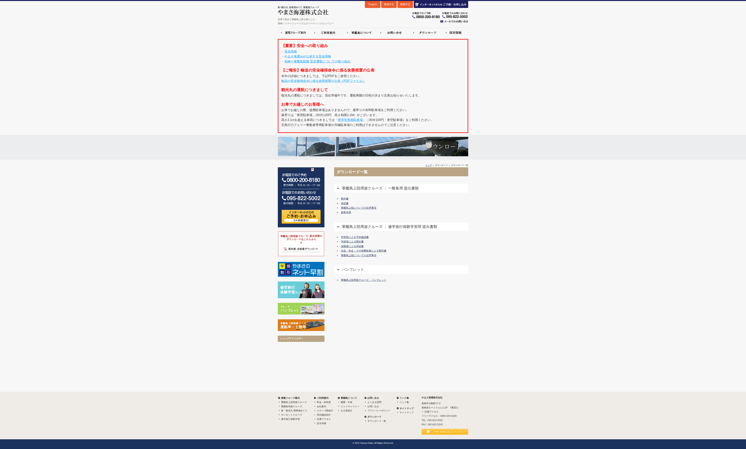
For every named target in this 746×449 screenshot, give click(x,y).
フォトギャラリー (350, 406)
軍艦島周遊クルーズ (291, 406)
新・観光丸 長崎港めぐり (294, 410)
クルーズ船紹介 (325, 410)
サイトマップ (407, 412)
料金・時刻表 (324, 402)
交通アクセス (324, 419)
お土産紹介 (346, 410)
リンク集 (404, 402)
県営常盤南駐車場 (350, 120)
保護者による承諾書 (352, 246)
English (373, 4)
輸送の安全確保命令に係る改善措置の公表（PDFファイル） (323, 81)
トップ (428, 165)
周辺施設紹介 (324, 414)
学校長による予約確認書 (355, 237)
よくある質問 (374, 402)
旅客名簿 (346, 212)
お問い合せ (373, 406)
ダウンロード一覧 (376, 421)
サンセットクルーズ (291, 414)
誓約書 (345, 198)
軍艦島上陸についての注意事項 (358, 207)
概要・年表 (346, 402)
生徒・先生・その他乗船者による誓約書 (363, 250)
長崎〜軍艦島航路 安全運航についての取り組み (317, 61)
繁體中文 (405, 4)
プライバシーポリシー (379, 410)
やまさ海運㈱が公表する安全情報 (307, 56)
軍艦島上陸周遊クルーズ (294, 402)
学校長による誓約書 (352, 241)
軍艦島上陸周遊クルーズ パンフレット (363, 280)
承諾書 (345, 203)
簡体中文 (389, 4)
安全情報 (290, 51)
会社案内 (321, 406)
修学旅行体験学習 (290, 419)
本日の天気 (319, 170)
